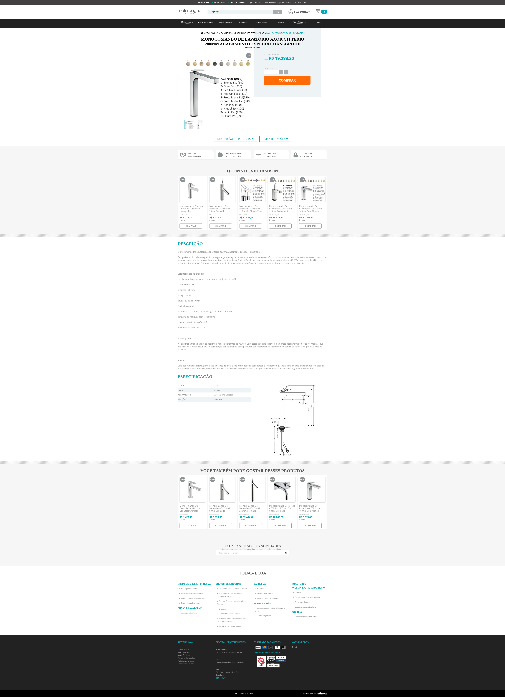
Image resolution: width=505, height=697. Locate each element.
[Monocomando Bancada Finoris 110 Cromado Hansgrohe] (193, 190)
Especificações (274, 138)
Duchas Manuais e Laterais (229, 614)
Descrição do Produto (234, 138)
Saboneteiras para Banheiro (305, 607)
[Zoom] (189, 124)
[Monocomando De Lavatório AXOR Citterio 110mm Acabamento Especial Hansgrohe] (282, 190)
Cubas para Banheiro (188, 613)
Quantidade (268, 68)
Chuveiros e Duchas (224, 22)
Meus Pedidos (184, 655)
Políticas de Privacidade (188, 664)
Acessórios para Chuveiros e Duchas (232, 589)
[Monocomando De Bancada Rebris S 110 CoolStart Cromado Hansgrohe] (193, 489)
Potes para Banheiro (302, 602)
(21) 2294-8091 (256, 3)
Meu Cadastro (184, 652)
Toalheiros (280, 22)
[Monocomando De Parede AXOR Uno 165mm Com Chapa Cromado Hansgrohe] (282, 489)
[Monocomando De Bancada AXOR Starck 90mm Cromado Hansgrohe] (222, 190)
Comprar (287, 80)
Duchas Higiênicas (263, 616)
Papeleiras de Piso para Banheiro (307, 597)
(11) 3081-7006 (219, 3)
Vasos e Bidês (261, 22)
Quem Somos (183, 649)
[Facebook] (292, 647)
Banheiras (243, 22)
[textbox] (240, 12)
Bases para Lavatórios (189, 589)
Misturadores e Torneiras (187, 23)
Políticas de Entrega (186, 661)
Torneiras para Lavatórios (190, 603)
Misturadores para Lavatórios (191, 593)
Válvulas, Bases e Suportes (267, 598)
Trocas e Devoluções (186, 658)
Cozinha (318, 22)
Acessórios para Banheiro (299, 23)
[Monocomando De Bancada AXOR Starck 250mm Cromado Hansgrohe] (252, 489)
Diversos (298, 592)
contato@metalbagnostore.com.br (278, 3)
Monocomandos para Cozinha (305, 617)
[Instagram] (296, 647)
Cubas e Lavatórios (205, 22)
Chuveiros (222, 609)
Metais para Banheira (264, 593)
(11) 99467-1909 (300, 3)
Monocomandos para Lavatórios (192, 598)
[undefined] (218, 86)
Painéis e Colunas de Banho (229, 626)
